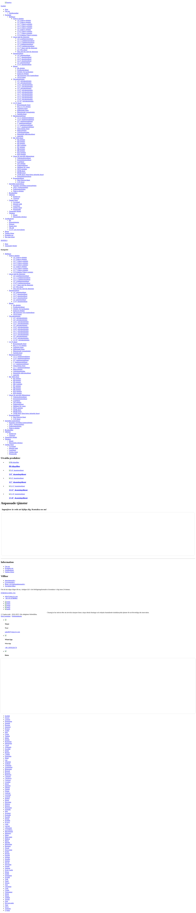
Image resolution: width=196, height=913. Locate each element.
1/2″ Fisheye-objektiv (24, 29)
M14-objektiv (21, 152)
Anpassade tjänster (15, 211)
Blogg (7, 231)
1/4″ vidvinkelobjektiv (24, 83)
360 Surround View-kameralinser (28, 75)
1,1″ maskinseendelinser (25, 125)
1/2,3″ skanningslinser (24, 61)
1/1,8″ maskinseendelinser (25, 119)
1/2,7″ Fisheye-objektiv (24, 24)
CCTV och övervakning (17, 229)
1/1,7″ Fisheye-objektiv (24, 33)
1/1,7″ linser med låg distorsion (27, 48)
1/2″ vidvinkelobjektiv (20, 336)
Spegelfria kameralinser (16, 184)
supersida (20, 136)
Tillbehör (12, 195)
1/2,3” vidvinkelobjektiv (25, 97)
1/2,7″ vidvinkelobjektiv (25, 94)
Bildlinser (12, 17)
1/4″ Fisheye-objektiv (24, 20)
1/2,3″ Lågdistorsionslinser (25, 42)
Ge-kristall (16, 202)
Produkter (8, 15)
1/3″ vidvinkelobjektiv (24, 88)
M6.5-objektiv (21, 145)
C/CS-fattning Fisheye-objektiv (27, 35)
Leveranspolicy (10, 582)
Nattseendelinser (22, 165)
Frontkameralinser (23, 70)
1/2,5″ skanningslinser (24, 59)
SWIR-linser (21, 171)
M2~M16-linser (18, 138)
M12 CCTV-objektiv (24, 107)
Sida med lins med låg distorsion (27, 52)
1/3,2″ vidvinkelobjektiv (25, 86)
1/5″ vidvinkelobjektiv (24, 81)
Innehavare (16, 196)
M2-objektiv (21, 140)
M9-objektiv (21, 151)
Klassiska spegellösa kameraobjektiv (25, 185)
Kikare (15, 215)
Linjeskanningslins (23, 132)
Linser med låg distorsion (21, 37)
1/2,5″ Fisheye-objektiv (24, 26)
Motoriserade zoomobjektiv (26, 112)
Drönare (11, 224)
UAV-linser (20, 182)
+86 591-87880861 (11, 598)
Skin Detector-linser (23, 180)
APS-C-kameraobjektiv (20, 187)
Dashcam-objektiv (23, 74)
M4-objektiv (21, 141)
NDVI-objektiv (22, 169)
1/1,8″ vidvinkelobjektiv (25, 99)
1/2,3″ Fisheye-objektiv (24, 28)
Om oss (7, 11)
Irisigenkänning (14, 222)
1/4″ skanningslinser (23, 55)
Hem (6, 9)
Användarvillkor (10, 586)
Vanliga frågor (9, 233)
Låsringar (16, 198)
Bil (10, 220)
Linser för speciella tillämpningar (23, 156)
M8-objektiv (21, 149)
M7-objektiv (21, 147)
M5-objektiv (21, 143)
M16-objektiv (21, 154)
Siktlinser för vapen (23, 167)
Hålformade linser (23, 110)
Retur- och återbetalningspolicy (15, 584)
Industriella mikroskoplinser (26, 134)
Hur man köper (10, 237)
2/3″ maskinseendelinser (25, 121)
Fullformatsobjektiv (19, 189)
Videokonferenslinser (24, 158)
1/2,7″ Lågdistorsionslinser (25, 40)
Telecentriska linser (23, 129)
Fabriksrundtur (13, 13)
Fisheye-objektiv (18, 18)
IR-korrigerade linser (24, 105)
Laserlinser (20, 162)
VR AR (11, 228)
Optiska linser (13, 200)
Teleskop (12, 213)
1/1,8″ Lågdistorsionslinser (25, 46)
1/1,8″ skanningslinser (24, 64)
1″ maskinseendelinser (24, 123)
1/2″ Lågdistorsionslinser (25, 44)
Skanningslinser (18, 53)
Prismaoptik (17, 209)
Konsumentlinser (18, 178)
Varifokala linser (22, 108)
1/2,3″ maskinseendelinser (25, 118)
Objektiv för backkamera (25, 72)
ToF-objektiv (21, 163)
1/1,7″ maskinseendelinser (25, 127)
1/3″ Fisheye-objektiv (24, 22)
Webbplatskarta (17, 616)
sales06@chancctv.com (12, 632)
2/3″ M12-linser (22, 50)
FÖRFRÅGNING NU (8, 593)
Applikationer (9, 218)
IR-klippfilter (13, 193)
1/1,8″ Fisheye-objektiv (24, 31)
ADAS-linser (21, 77)
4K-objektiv (21, 68)
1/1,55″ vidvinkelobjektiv (25, 101)
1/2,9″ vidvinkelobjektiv (25, 90)
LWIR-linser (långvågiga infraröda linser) (30, 174)
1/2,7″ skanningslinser (24, 57)
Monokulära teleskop (20, 217)
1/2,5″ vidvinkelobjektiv (25, 96)
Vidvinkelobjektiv (19, 79)
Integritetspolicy (10, 580)
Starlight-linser (22, 114)
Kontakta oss (9, 235)
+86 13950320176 (11, 647)
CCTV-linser (17, 103)
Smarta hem (13, 226)
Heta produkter (6, 616)
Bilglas (15, 66)
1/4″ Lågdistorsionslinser (25, 39)
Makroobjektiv (22, 130)
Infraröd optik (17, 204)
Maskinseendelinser (19, 116)
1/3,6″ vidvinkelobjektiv (25, 85)
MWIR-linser (21, 173)
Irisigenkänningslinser (24, 160)
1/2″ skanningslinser (23, 63)
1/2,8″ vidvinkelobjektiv (25, 92)
